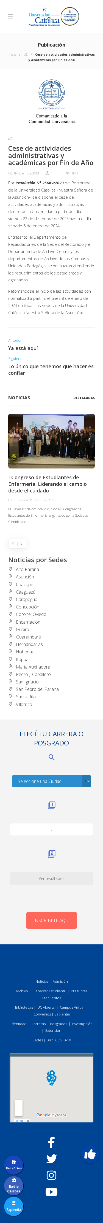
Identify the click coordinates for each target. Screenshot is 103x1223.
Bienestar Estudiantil (49, 990)
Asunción (25, 577)
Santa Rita (26, 697)
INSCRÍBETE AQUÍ (52, 920)
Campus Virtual (72, 1007)
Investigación (82, 1023)
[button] (90, 1154)
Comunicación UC (20, 500)
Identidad (18, 1023)
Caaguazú (25, 592)
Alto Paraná (27, 569)
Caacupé (24, 584)
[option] (51, 469)
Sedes (37, 1040)
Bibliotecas (24, 1007)
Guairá (22, 629)
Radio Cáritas (13, 1189)
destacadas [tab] (84, 398)
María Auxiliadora (33, 667)
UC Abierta (46, 1007)
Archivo (22, 990)
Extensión (53, 1030)
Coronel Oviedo (31, 614)
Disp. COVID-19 (58, 1040)
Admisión (60, 981)
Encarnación (28, 622)
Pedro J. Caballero (33, 674)
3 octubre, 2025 (44, 500)
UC (25, 54)
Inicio (12, 54)
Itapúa (22, 659)
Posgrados (58, 1023)
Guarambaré (28, 637)
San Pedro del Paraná (37, 689)
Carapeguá (26, 599)
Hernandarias (29, 644)
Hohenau (25, 652)
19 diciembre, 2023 (26, 173)
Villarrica (24, 704)
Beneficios (14, 1168)
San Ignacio (27, 682)
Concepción (27, 607)
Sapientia (62, 1014)
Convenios (42, 1014)
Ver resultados (52, 878)
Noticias (41, 981)
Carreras (39, 1023)
